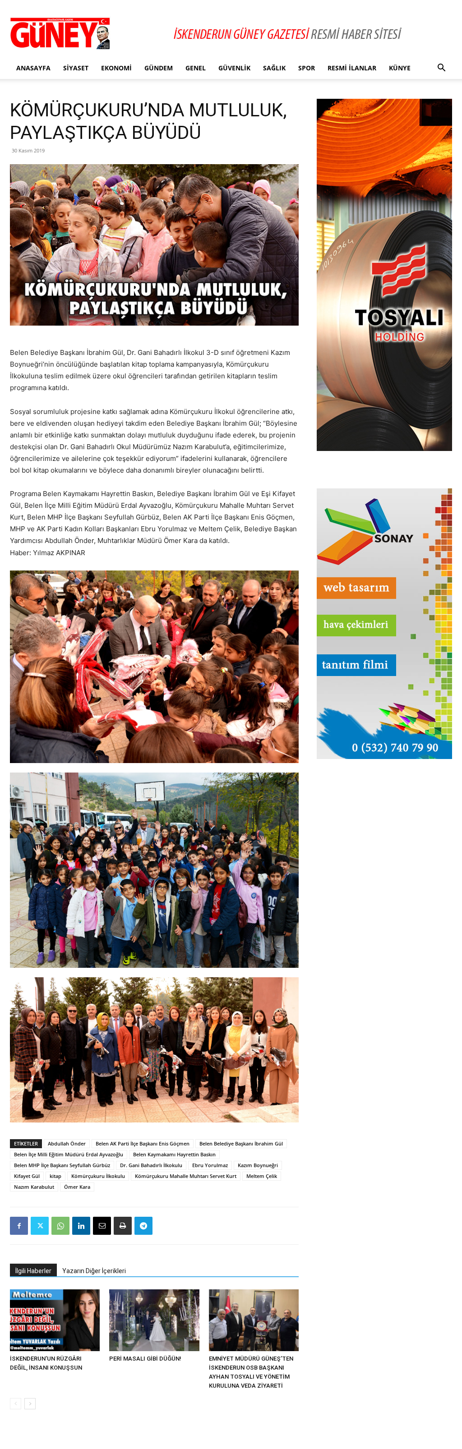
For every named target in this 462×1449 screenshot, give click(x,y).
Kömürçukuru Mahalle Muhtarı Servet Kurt (185, 1176)
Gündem (158, 68)
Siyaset (75, 68)
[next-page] (30, 1403)
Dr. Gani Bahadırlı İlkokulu (151, 1165)
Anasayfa (33, 68)
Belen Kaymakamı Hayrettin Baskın (174, 1154)
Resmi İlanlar (352, 68)
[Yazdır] (123, 1226)
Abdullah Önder (67, 1143)
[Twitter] (40, 1226)
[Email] (102, 1226)
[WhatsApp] (60, 1226)
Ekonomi (116, 68)
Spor (306, 68)
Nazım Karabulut (34, 1186)
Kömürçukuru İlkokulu (98, 1176)
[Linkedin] (81, 1226)
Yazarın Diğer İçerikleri (94, 1270)
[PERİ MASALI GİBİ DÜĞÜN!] (154, 1320)
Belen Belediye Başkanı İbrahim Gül (241, 1143)
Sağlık (274, 68)
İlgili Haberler (33, 1270)
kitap (55, 1176)
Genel (195, 68)
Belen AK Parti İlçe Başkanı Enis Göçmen (142, 1143)
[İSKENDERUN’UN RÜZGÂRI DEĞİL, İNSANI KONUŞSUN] (55, 1320)
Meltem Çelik (261, 1176)
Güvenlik (234, 68)
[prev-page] (15, 1403)
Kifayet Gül (27, 1176)
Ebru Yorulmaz (210, 1165)
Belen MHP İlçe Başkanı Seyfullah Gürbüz (62, 1165)
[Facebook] (19, 1226)
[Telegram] (143, 1226)
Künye (400, 68)
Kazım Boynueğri (258, 1165)
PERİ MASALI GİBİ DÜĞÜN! (145, 1358)
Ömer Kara (77, 1186)
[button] (441, 68)
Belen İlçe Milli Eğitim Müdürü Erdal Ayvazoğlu (68, 1154)
